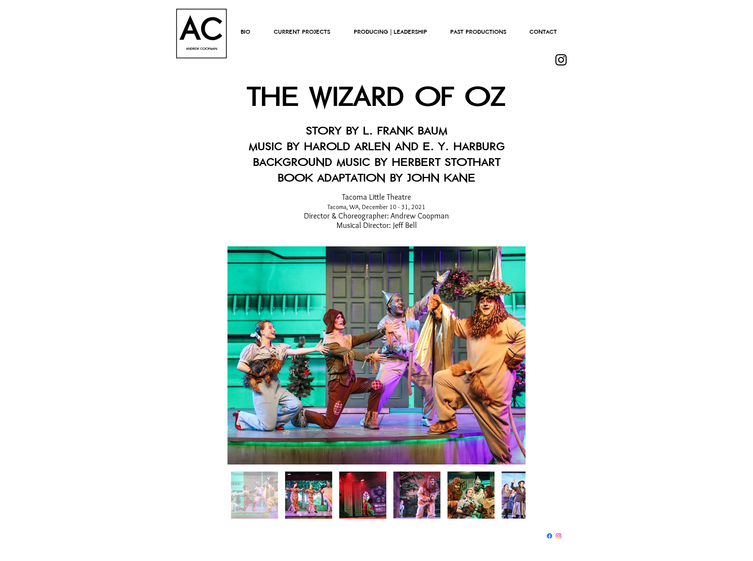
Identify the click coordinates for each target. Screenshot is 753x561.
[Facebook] (549, 535)
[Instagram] (561, 59)
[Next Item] (512, 355)
